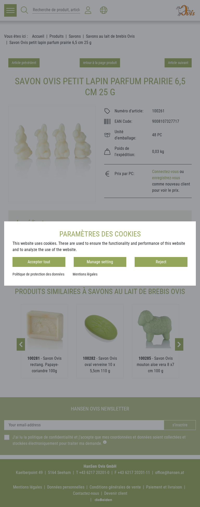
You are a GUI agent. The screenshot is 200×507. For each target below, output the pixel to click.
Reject (161, 261)
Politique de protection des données (38, 274)
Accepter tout (39, 261)
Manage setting (100, 261)
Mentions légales (85, 274)
